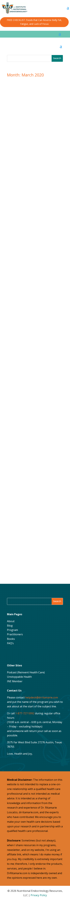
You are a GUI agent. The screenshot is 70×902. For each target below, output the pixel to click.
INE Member (14, 681)
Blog (10, 625)
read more (20, 165)
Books (11, 639)
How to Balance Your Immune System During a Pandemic (33, 321)
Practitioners (15, 634)
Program (12, 630)
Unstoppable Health (19, 677)
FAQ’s (10, 643)
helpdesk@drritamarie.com (41, 697)
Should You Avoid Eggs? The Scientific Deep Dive (33, 130)
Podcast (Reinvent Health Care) (26, 672)
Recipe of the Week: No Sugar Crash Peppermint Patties (32, 416)
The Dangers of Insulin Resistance (31, 509)
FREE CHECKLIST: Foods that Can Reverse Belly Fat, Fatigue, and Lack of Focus (34, 21)
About (10, 621)
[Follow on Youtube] (26, 653)
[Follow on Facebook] (10, 653)
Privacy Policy (39, 895)
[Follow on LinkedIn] (34, 653)
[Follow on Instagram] (18, 653)
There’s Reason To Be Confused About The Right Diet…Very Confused (34, 225)
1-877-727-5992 (24, 713)
